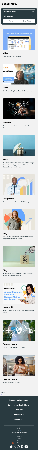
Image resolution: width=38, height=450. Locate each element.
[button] (34, 4)
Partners (18, 409)
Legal (19, 438)
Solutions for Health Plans (18, 405)
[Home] (19, 430)
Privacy (19, 441)
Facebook (11, 446)
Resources (18, 414)
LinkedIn (22, 446)
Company (18, 419)
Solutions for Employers (18, 400)
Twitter (15, 446)
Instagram (18, 446)
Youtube (26, 446)
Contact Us (19, 436)
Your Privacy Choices (20, 443)
